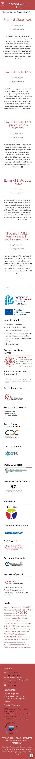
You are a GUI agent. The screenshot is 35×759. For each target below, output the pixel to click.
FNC (13, 626)
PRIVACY (5, 738)
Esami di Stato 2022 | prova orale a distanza (18, 125)
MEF (12, 631)
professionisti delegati (18, 634)
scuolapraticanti (8, 642)
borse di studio (26, 610)
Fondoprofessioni (9, 590)
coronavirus (16, 618)
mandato (8, 631)
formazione (10, 628)
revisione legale (13, 636)
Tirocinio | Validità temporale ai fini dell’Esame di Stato (17, 236)
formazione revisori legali (24, 629)
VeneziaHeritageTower (24, 647)
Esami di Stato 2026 (18, 19)
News (19, 631)
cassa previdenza (8, 613)
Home (5, 12)
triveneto (8, 647)
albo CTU (15, 607)
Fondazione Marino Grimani (23, 626)
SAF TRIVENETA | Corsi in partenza (15, 698)
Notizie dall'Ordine (18, 29)
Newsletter (7, 701)
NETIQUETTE (27, 738)
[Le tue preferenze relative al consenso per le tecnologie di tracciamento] (31, 755)
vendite (14, 647)
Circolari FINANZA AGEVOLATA (16, 327)
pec (23, 631)
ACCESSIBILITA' (17, 743)
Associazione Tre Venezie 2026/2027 (17, 330)
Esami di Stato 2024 (18, 72)
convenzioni (7, 618)
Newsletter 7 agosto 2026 (14, 324)
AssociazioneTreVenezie (12, 610)
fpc (5, 631)
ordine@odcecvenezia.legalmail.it (17, 680)
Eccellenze (13, 623)
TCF (12, 645)
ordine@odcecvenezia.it (14, 677)
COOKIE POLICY (15, 738)
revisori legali (12, 639)
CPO (14, 621)
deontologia (23, 621)
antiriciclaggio (24, 607)
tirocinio (17, 645)
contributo (23, 615)
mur (15, 631)
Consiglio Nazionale (17, 249)
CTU (18, 621)
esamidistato (22, 623)
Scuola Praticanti (16, 642)
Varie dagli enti (18, 193)
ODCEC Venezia (18, 137)
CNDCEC (21, 612)
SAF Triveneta (22, 639)
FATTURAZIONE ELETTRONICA (17, 740)
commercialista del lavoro (11, 615)
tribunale (25, 645)
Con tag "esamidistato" (19, 12)
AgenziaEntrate (7, 607)
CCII (14, 613)
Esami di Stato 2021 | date (18, 182)
